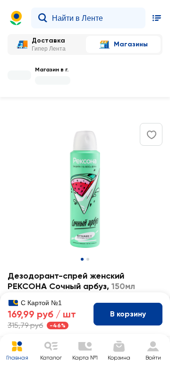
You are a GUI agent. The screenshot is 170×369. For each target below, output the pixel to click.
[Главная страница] (16, 17)
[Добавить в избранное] (151, 134)
